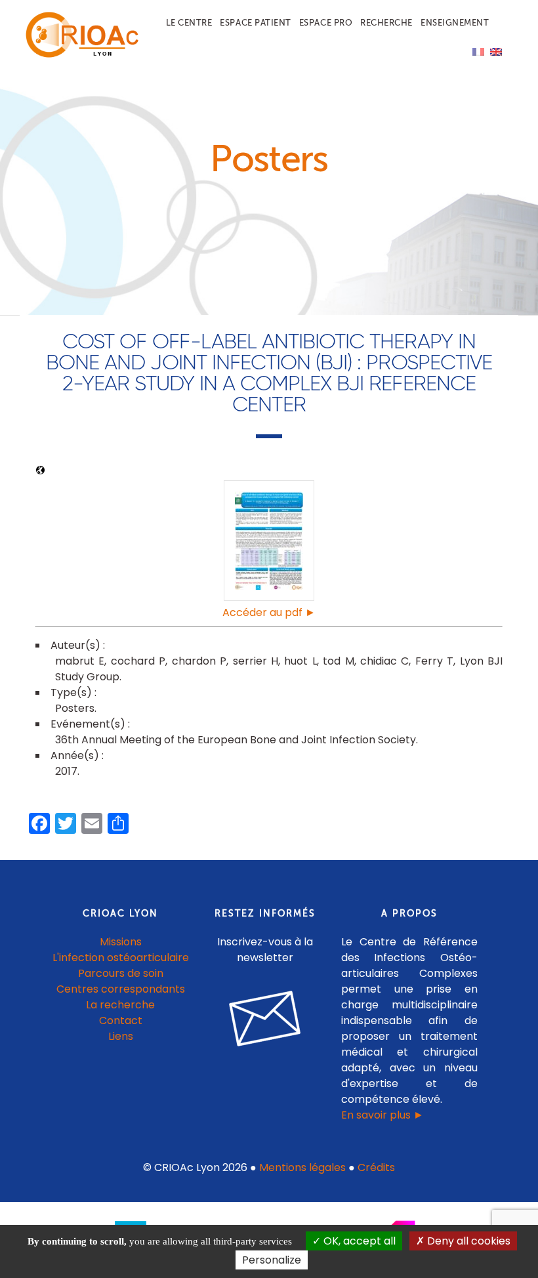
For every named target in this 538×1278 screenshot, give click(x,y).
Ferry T (434, 661)
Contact (120, 1020)
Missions (121, 941)
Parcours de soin (120, 973)
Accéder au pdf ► (269, 612)
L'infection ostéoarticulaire (120, 957)
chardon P (199, 661)
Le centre (189, 23)
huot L (300, 661)
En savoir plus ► (382, 1115)
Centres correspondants (120, 989)
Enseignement (455, 23)
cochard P (138, 661)
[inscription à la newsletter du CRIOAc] (265, 1056)
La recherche (120, 1004)
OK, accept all (358, 1240)
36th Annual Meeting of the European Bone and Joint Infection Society (235, 739)
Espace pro (325, 23)
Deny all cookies (467, 1240)
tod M (338, 661)
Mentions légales (302, 1167)
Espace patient (255, 23)
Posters (74, 708)
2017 (66, 771)
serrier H (255, 661)
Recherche (386, 23)
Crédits (376, 1167)
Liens (120, 1036)
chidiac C (384, 661)
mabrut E (79, 661)
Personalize (271, 1260)
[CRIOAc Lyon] (79, 54)
